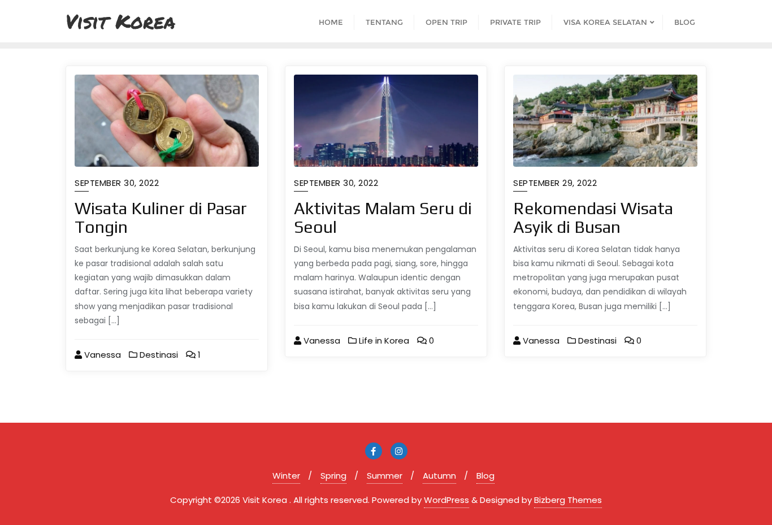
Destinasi (157, 355)
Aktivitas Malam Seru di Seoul (383, 217)
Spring (333, 475)
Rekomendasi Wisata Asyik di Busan (593, 217)
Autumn (439, 475)
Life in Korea (383, 340)
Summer (384, 475)
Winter (286, 475)
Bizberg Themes (568, 500)
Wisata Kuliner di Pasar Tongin (161, 217)
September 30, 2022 (117, 183)
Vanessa (101, 355)
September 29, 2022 (555, 183)
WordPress (446, 500)
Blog (485, 475)
